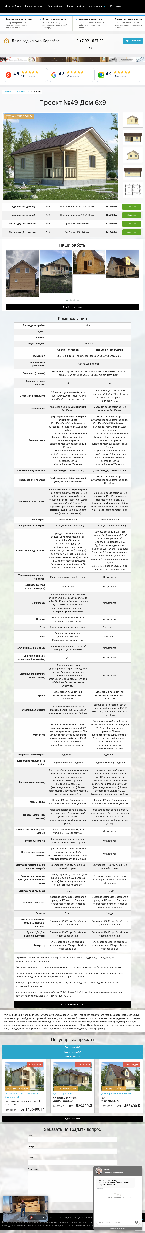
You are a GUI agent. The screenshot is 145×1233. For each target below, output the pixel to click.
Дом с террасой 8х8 (63, 1093)
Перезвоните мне (133, 40)
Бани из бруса (55, 6)
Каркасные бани (76, 6)
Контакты (115, 6)
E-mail (30, 1158)
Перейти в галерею (72, 307)
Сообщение (33, 1169)
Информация (96, 6)
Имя (30, 1135)
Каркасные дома (34, 6)
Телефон (32, 1146)
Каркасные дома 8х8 (72, 1052)
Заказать (131, 206)
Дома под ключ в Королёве (35, 40)
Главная (7, 92)
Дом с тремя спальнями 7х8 (116, 1093)
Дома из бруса (13, 6)
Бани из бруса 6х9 (72, 1057)
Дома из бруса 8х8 (72, 1047)
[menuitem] (13, 6)
